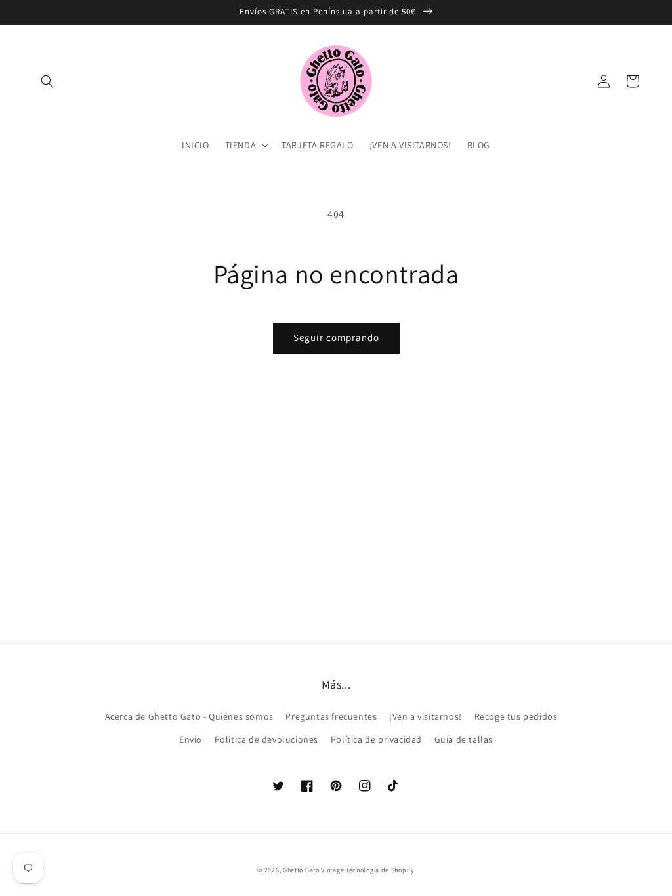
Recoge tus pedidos (516, 716)
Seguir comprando (336, 337)
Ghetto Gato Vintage (313, 870)
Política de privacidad (376, 739)
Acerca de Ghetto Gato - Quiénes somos (189, 716)
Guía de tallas (463, 739)
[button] (47, 81)
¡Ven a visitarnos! (425, 716)
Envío (190, 739)
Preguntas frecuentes (331, 716)
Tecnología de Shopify (380, 870)
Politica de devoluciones (266, 739)
